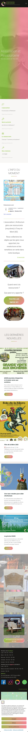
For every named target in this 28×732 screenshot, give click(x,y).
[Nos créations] (14, 148)
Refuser (14, 723)
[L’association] (14, 104)
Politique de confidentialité (18, 729)
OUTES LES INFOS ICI (14, 300)
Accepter (14, 719)
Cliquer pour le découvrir (7, 114)
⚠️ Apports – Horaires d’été (15, 211)
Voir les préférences (14, 726)
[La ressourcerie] (14, 133)
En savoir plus (20, 257)
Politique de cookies (8, 729)
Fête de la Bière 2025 (11, 445)
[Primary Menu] (26, 3)
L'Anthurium (10, 3)
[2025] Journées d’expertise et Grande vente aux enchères (13, 380)
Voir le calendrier (7, 214)
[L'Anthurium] (3, 3)
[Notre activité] (14, 119)
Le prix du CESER (9, 536)
